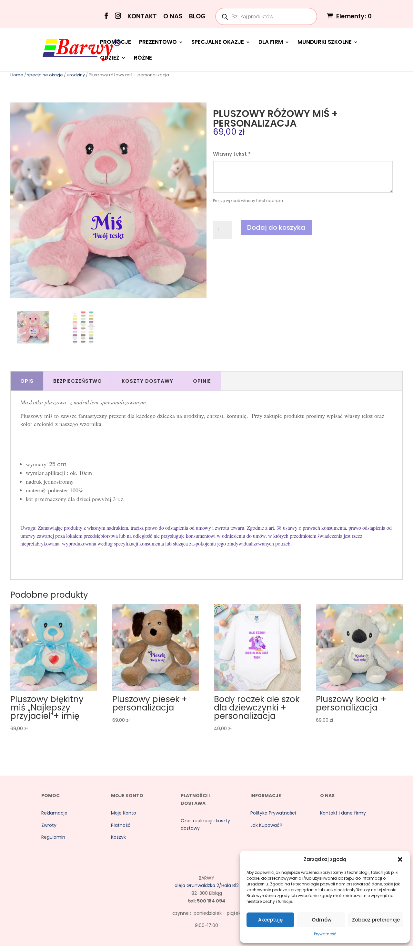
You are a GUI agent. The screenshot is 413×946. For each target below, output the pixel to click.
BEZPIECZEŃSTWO (77, 381)
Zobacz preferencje (376, 919)
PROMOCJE (115, 43)
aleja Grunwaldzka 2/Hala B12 (207, 885)
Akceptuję (270, 919)
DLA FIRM (270, 43)
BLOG (197, 17)
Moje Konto (123, 813)
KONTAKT (142, 17)
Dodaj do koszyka (276, 227)
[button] (400, 859)
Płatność (121, 825)
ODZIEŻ (109, 58)
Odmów (321, 919)
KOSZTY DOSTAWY (147, 381)
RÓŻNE (143, 58)
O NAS (173, 17)
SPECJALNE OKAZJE (217, 43)
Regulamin (53, 837)
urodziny (76, 75)
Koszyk (118, 837)
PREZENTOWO (158, 43)
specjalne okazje (45, 75)
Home (16, 75)
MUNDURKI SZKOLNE (324, 43)
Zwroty (48, 825)
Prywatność (325, 934)
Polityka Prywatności (273, 813)
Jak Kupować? (266, 825)
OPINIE (202, 381)
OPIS (27, 381)
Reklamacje (54, 813)
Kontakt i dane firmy (343, 813)
